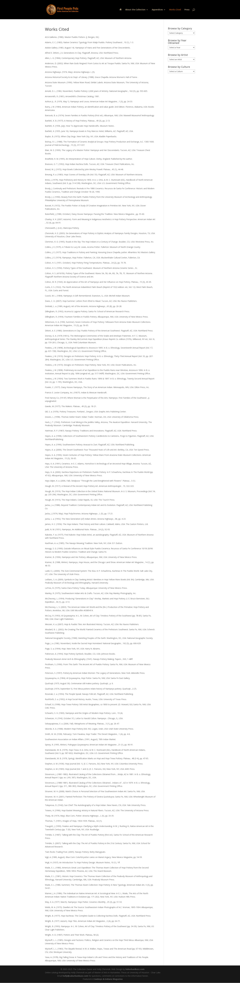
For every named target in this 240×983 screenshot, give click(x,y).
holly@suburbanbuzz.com (75, 976)
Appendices (157, 10)
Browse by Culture (179, 66)
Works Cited (175, 10)
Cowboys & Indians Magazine (108, 979)
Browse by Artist (178, 54)
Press (186, 10)
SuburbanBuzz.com (134, 969)
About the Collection (135, 10)
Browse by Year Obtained (177, 42)
